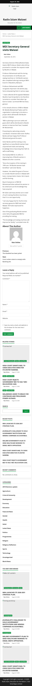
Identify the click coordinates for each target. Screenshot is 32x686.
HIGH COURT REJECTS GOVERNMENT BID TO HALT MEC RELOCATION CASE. (15, 382)
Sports (5, 549)
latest (16, 361)
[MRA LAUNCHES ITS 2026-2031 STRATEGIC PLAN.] (16, 581)
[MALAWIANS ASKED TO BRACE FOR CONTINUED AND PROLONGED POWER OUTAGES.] (16, 390)
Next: (14, 259)
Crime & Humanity (9, 361)
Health (5, 520)
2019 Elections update (10, 487)
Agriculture (6, 491)
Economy (6, 503)
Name (5, 304)
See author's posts (16, 246)
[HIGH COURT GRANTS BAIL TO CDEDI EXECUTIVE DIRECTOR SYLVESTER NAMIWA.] (16, 354)
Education (6, 508)
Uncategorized (7, 557)
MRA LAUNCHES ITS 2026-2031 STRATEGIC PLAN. (14, 593)
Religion (5, 541)
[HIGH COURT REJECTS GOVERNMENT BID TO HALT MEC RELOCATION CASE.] (16, 376)
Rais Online (7, 54)
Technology (6, 553)
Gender (5, 516)
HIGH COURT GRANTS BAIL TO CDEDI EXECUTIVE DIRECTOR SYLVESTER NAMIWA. (14, 367)
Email (5, 311)
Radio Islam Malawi (14, 19)
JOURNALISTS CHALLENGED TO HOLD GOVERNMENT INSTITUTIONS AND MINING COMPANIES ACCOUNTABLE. (15, 433)
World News (7, 561)
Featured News (8, 512)
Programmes (7, 537)
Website (5, 318)
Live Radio (26, 28)
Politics (5, 532)
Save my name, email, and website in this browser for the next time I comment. (16, 327)
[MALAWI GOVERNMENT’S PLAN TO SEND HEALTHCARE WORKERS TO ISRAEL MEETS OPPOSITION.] (16, 633)
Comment (6, 279)
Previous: (12, 252)
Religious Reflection (9, 545)
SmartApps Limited (16, 684)
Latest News (6, 42)
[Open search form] (14, 28)
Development (7, 499)
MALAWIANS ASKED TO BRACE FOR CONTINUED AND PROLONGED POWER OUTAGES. (16, 396)
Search (5, 406)
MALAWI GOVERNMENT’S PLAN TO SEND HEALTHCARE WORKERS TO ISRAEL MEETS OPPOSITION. (14, 443)
